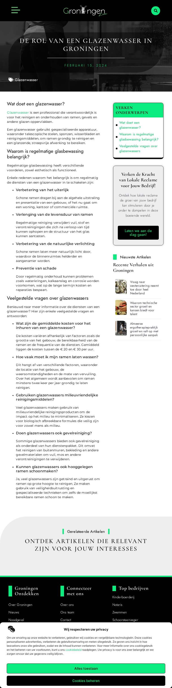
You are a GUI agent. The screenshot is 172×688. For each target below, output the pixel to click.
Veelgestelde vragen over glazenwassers (138, 149)
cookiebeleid (73, 649)
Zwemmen (119, 612)
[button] (155, 10)
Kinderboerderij (123, 597)
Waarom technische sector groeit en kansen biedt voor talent (143, 308)
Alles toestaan (86, 668)
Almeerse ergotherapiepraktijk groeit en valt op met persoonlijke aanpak (144, 329)
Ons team (67, 612)
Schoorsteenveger (125, 619)
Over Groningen (20, 604)
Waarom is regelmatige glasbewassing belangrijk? (138, 137)
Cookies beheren (86, 681)
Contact (65, 619)
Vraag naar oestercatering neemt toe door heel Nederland (144, 287)
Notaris (117, 604)
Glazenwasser (26, 79)
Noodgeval (16, 619)
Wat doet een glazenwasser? (130, 125)
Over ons (67, 604)
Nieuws (14, 612)
